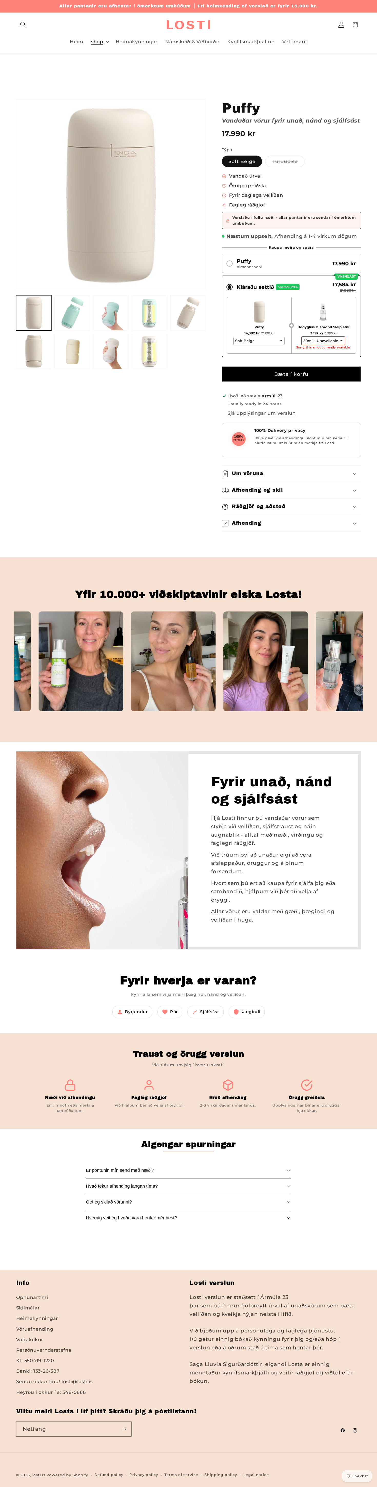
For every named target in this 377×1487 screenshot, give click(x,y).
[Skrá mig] (124, 1429)
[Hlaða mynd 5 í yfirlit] (149, 313)
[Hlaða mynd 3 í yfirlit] (72, 313)
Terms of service (181, 1475)
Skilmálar (28, 1308)
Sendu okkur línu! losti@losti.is (54, 1381)
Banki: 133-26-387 (38, 1371)
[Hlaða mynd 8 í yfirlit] (72, 351)
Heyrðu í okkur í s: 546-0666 (51, 1392)
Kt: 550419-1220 (35, 1360)
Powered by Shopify (67, 1475)
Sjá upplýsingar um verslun (261, 413)
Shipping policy (220, 1475)
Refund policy (109, 1475)
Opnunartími (32, 1297)
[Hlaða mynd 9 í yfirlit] (110, 351)
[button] (23, 25)
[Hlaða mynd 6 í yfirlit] (188, 313)
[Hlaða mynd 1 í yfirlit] (34, 313)
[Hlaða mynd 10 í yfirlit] (149, 351)
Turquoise (288, 162)
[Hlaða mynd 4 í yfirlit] (110, 313)
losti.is (38, 1475)
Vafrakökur (29, 1339)
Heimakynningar (37, 1318)
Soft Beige (242, 161)
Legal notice (256, 1475)
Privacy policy (144, 1475)
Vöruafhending (34, 1329)
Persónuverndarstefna (44, 1350)
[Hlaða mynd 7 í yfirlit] (34, 351)
